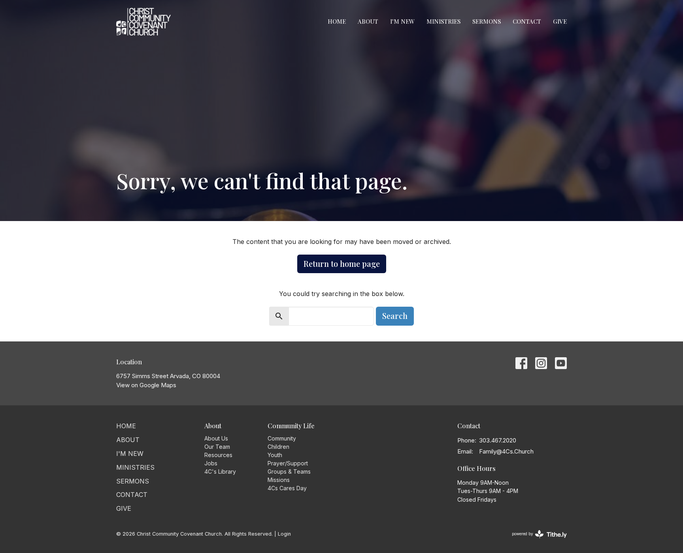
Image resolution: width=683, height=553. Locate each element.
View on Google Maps (146, 385)
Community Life (291, 426)
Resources (218, 455)
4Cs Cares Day (287, 488)
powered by (535, 540)
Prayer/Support (288, 463)
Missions (279, 479)
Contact (527, 21)
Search (395, 315)
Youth (275, 455)
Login (284, 534)
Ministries (443, 21)
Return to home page (342, 263)
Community (282, 438)
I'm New (402, 21)
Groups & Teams (289, 471)
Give (560, 21)
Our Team (217, 446)
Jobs (210, 463)
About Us (216, 438)
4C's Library (220, 471)
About (368, 21)
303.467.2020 (497, 440)
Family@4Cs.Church (506, 451)
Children (278, 446)
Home (337, 21)
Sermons (486, 21)
